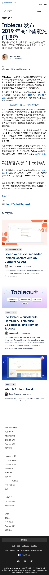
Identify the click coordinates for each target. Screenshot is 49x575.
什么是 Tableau (11, 427)
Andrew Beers (15, 56)
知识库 (7, 518)
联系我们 (8, 448)
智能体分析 (9, 432)
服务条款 (12, 550)
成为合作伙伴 (10, 505)
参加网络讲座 (39, 154)
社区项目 (8, 477)
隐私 (18, 550)
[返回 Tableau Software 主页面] (10, 2)
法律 (6, 550)
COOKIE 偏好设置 (37, 550)
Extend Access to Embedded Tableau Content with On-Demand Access (23, 257)
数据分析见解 (10, 440)
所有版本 (8, 530)
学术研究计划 (10, 485)
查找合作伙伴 (10, 501)
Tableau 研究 (10, 444)
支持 (7, 513)
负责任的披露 (25, 550)
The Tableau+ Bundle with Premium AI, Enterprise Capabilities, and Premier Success (21, 322)
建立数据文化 (10, 436)
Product (13, 11)
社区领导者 (9, 469)
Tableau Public (11, 460)
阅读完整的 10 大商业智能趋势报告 (24, 105)
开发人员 (25, 546)
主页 (5, 11)
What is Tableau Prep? (19, 389)
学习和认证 (9, 522)
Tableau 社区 (10, 456)
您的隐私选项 (26, 555)
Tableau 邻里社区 (11, 481)
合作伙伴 (9, 497)
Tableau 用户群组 (11, 465)
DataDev (8, 473)
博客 (8, 11)
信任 (13, 546)
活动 (6, 489)
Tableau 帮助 (10, 526)
